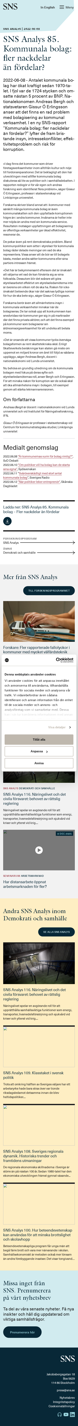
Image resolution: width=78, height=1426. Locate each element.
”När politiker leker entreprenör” (39, 481)
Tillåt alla (39, 739)
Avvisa (39, 763)
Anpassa (37, 751)
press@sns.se (66, 1390)
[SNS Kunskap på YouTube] (66, 1415)
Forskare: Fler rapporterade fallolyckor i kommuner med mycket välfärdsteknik (36, 649)
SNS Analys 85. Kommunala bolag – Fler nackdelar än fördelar (36, 509)
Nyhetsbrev (67, 1397)
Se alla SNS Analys (56, 932)
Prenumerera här (22, 1332)
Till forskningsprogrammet (49, 590)
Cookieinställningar (62, 1406)
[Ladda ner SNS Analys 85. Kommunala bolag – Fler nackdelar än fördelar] (7, 521)
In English (48, 7)
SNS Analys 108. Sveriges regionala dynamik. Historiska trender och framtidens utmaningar (33, 1155)
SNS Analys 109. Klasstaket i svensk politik (33, 1075)
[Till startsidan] (10, 6)
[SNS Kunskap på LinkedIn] (72, 1415)
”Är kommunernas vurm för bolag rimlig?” (45, 456)
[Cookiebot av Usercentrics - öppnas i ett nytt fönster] (56, 660)
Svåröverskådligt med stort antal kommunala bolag (32, 475)
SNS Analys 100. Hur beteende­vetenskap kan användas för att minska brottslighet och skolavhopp (37, 1234)
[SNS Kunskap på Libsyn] (59, 1415)
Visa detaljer (57, 727)
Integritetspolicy (64, 1402)
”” (36, 466)
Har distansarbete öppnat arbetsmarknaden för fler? (25, 884)
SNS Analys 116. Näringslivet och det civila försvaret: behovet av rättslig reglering (34, 798)
